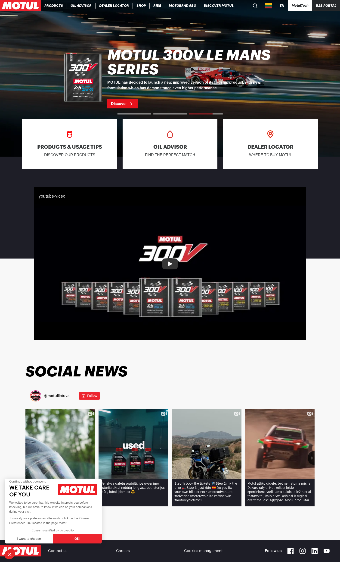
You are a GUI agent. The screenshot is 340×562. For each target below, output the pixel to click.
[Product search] (255, 5)
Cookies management (203, 551)
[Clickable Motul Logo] (20, 5)
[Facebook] (290, 551)
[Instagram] (302, 551)
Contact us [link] (58, 551)
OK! (77, 538)
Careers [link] (123, 551)
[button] (9, 554)
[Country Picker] (268, 5)
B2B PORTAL (326, 5)
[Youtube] (326, 551)
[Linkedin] (314, 551)
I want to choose (29, 538)
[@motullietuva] (35, 396)
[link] (141, 5)
